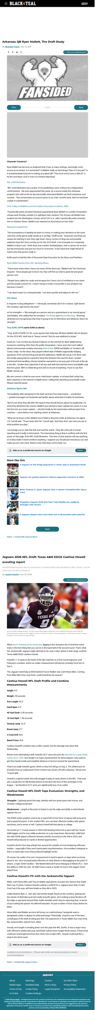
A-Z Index (14, 993)
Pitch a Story (50, 985)
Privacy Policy (70, 985)
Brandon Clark (12, 47)
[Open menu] (6, 3)
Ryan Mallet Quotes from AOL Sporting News (27, 263)
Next (81, 107)
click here (48, 348)
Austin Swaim (12, 574)
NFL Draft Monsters (16, 182)
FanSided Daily (32, 985)
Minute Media (15, 999)
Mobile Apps (15, 985)
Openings (29, 980)
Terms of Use (16, 989)
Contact (48, 980)
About (12, 980)
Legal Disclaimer (52, 989)
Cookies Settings (33, 993)
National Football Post (17, 227)
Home (9, 537)
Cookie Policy (31, 989)
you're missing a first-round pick (27, 644)
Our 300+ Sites (70, 980)
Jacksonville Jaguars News (25, 537)
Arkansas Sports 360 (16, 388)
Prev (14, 107)
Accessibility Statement (75, 989)
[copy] (21, 52)
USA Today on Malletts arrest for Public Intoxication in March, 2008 (37, 206)
